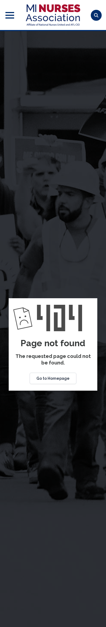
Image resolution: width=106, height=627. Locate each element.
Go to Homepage (53, 378)
